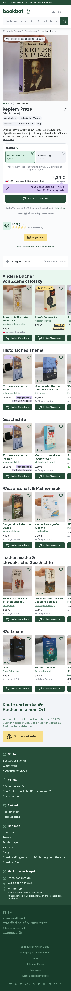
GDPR (35, 958)
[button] (35, 68)
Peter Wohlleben (11, 531)
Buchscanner (11, 796)
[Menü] (65, 11)
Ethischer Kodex (35, 964)
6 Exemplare (53, 167)
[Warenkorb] (59, 11)
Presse (7, 837)
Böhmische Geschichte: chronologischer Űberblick (17, 602)
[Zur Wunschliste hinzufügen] (65, 110)
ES (34, 984)
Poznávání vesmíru (46, 317)
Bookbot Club (11, 862)
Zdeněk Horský (11, 113)
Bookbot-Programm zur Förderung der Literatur (34, 857)
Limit (6, 667)
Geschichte (14, 419)
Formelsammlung (45, 667)
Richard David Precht (45, 462)
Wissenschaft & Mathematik (31, 488)
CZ (10, 984)
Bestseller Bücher (14, 760)
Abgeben (22, 103)
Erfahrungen (11, 842)
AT (21, 984)
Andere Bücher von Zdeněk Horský (22, 279)
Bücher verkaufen (14, 786)
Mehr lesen (8, 139)
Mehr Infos (59, 208)
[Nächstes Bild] (64, 71)
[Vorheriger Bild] (7, 71)
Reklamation (11, 811)
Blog (6, 852)
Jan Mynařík (8, 605)
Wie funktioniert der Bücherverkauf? (27, 791)
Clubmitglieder (56, 190)
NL (44, 984)
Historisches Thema (23, 350)
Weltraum (13, 631)
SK (15, 984)
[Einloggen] (53, 11)
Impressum (35, 970)
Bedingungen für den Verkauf (35, 952)
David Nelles (41, 531)
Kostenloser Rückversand (35, 976)
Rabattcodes (11, 816)
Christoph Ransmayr (45, 605)
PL (61, 984)
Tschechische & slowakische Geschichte (28, 560)
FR (50, 984)
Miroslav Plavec (43, 321)
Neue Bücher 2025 (15, 770)
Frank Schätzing (11, 671)
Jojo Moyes (41, 393)
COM (27, 984)
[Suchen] (64, 21)
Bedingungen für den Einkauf (35, 947)
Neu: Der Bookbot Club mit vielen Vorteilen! (28, 2)
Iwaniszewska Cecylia (14, 324)
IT (39, 984)
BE (55, 984)
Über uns (8, 832)
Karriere (8, 847)
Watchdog (10, 765)
